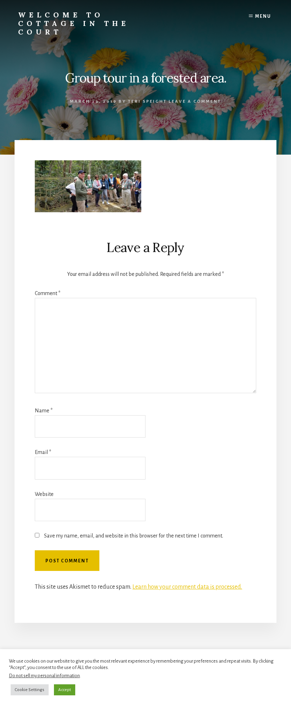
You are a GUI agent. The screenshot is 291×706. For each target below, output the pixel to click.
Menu (263, 16)
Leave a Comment (195, 101)
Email (43, 452)
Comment (47, 293)
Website (44, 494)
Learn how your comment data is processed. (187, 587)
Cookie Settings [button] (29, 690)
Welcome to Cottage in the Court (73, 23)
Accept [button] (64, 690)
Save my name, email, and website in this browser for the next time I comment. (133, 536)
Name (44, 410)
